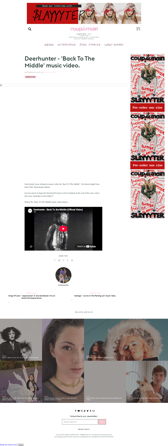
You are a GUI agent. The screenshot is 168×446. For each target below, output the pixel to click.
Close (21, 445)
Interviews (66, 43)
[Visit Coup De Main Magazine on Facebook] (75, 411)
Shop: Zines (114, 43)
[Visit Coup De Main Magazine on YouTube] (78, 411)
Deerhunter (30, 77)
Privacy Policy (84, 429)
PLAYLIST (138, 29)
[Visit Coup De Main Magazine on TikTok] (84, 411)
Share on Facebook (55, 260)
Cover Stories (90, 43)
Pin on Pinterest (63, 260)
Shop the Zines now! (8, 444)
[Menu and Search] (30, 29)
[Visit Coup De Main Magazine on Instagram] (81, 411)
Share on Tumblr (68, 260)
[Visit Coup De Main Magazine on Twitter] (87, 411)
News (49, 46)
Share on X (59, 260)
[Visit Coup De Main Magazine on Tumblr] (90, 411)
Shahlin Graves (50, 72)
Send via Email (72, 260)
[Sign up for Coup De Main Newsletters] (93, 411)
